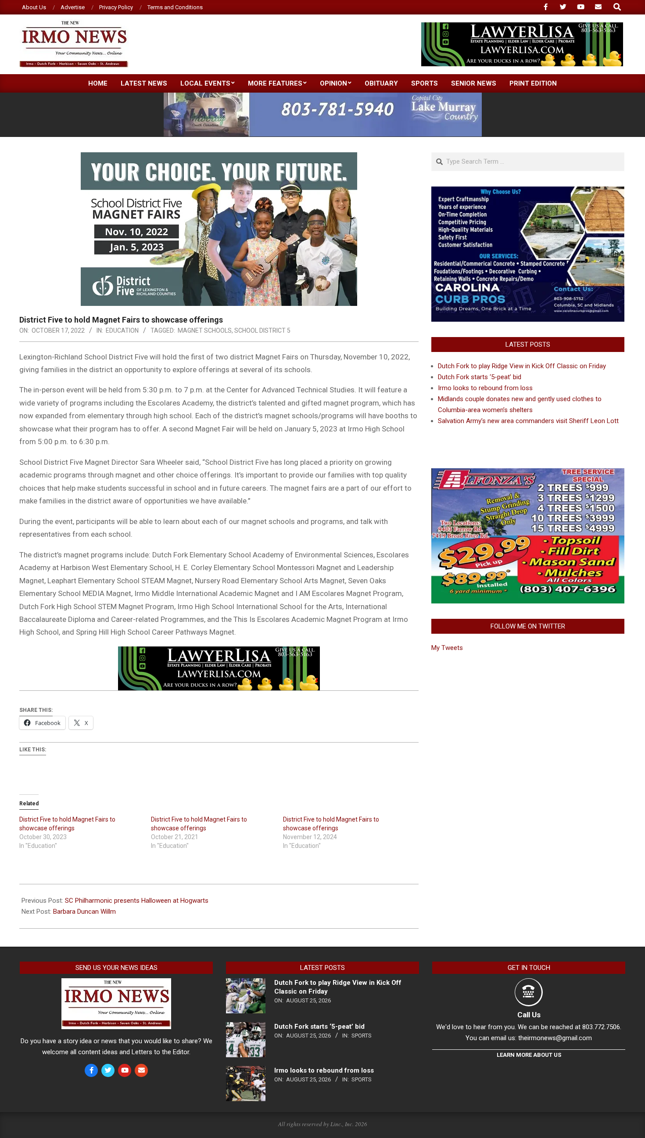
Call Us (529, 1014)
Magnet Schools (205, 330)
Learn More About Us (529, 1055)
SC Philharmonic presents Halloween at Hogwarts (136, 901)
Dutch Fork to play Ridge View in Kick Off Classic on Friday (522, 366)
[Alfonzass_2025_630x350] (527, 473)
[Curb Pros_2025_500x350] (527, 192)
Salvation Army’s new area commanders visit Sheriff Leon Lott (528, 421)
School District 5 (262, 330)
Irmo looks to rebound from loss (485, 388)
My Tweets (447, 648)
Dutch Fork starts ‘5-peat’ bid (479, 377)
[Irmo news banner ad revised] (522, 26)
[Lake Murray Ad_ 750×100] (323, 96)
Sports (361, 1035)
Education (122, 330)
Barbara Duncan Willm (84, 911)
